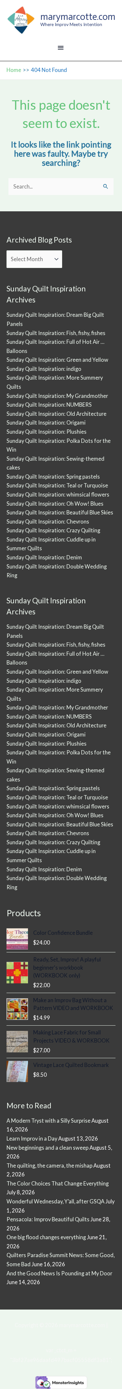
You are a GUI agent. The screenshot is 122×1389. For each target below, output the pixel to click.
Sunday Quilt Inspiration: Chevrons (48, 521)
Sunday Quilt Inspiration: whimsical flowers (58, 494)
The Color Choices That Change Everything (58, 1183)
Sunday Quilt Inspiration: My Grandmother (57, 396)
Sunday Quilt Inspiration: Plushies (47, 431)
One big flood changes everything (46, 1237)
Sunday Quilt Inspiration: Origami (46, 422)
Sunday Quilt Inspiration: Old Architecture (56, 414)
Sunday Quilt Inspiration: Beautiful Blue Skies (60, 512)
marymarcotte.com (77, 16)
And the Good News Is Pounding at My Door (59, 1273)
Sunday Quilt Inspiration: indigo (44, 369)
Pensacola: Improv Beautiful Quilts (48, 1219)
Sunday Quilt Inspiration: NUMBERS (49, 404)
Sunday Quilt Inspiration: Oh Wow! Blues (55, 503)
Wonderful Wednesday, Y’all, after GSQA (55, 1201)
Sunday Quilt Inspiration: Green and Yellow (57, 360)
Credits (61, 1335)
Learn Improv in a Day (32, 1138)
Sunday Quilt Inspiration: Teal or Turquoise (57, 485)
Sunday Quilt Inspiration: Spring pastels (53, 476)
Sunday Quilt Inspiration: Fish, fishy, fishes (56, 333)
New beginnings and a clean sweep (47, 1147)
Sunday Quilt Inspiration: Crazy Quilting (53, 530)
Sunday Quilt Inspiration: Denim (44, 557)
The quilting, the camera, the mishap (49, 1165)
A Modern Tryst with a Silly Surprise (48, 1120)
